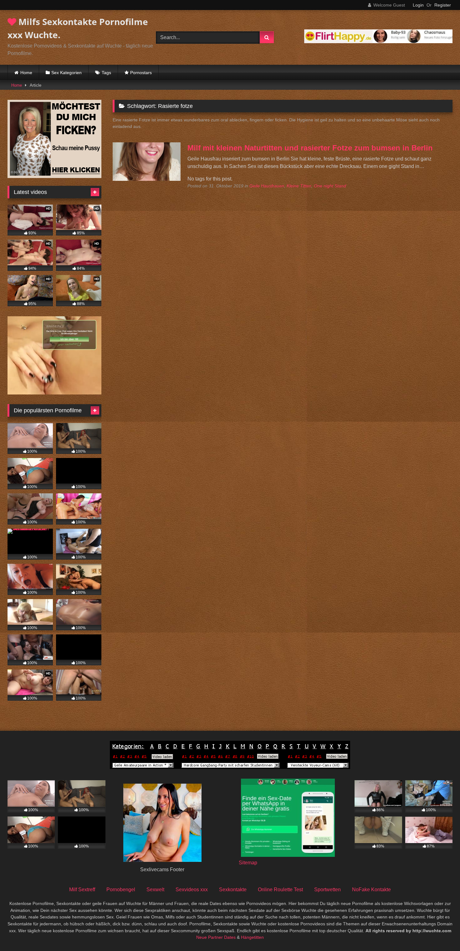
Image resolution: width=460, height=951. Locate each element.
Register (442, 5)
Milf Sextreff (82, 889)
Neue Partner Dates (216, 937)
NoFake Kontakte (371, 889)
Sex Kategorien (66, 72)
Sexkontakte (233, 889)
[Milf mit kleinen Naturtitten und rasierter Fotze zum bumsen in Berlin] (147, 179)
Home (26, 72)
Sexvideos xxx (192, 889)
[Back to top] (440, 932)
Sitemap (248, 862)
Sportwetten (327, 889)
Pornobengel (120, 889)
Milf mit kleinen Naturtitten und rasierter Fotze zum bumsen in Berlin (310, 148)
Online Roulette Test (280, 889)
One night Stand (330, 185)
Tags (106, 72)
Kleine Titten (299, 185)
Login (418, 5)
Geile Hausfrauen (266, 185)
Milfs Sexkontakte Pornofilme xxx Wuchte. (78, 28)
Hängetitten (252, 937)
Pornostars (141, 72)
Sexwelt (155, 889)
